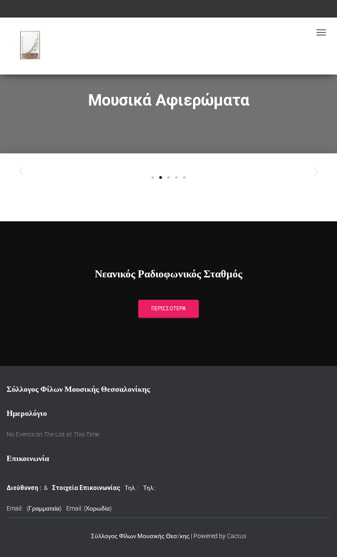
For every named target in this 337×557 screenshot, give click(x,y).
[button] (152, 177)
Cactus (236, 535)
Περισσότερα (168, 308)
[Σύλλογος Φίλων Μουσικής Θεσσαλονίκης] (31, 46)
